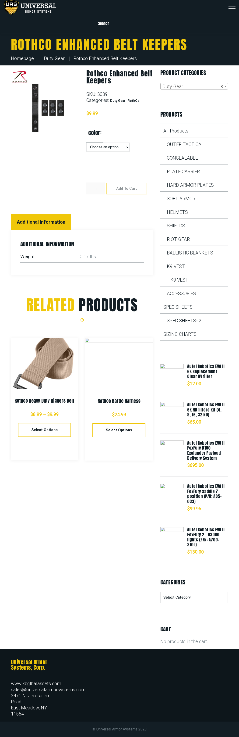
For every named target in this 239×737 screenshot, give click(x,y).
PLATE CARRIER (183, 171)
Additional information (41, 222)
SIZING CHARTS (180, 334)
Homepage (22, 58)
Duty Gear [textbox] (192, 86)
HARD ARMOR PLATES (190, 185)
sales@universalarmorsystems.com (48, 689)
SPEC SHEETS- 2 (184, 320)
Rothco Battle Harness (119, 400)
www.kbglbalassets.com (36, 683)
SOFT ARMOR (181, 198)
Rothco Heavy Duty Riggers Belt (44, 400)
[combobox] (194, 86)
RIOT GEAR (178, 239)
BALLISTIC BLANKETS (190, 253)
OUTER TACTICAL (185, 144)
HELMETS (177, 212)
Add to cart (126, 188)
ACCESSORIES (181, 293)
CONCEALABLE (182, 158)
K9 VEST (176, 266)
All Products (175, 131)
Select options (44, 430)
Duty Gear (54, 58)
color (94, 133)
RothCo (134, 101)
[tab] (41, 222)
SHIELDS (176, 226)
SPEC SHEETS (178, 307)
